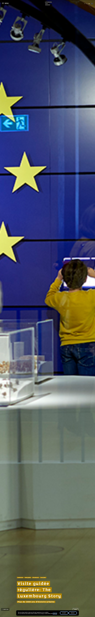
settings (55, 613)
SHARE (75, 609)
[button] (5, 3)
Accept (64, 612)
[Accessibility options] (92, 4)
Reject (73, 612)
